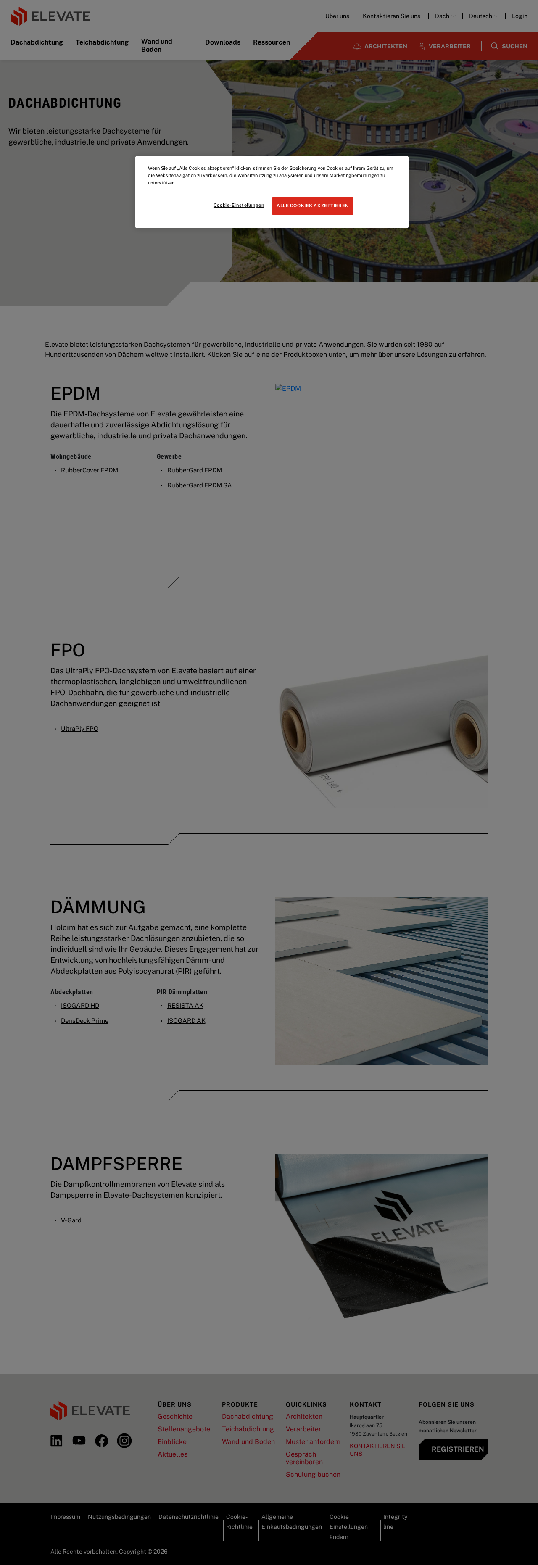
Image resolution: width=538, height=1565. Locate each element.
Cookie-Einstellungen (239, 205)
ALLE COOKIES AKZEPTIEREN (313, 205)
